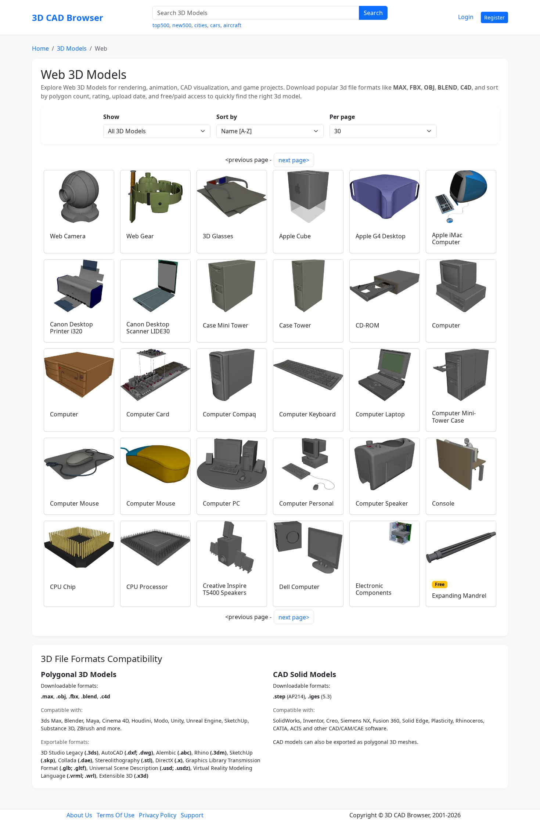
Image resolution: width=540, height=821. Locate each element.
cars (215, 25)
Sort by (226, 117)
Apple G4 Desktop (381, 236)
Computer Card (147, 414)
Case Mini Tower (225, 325)
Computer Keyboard (307, 414)
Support (192, 815)
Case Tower (295, 325)
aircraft (232, 25)
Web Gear (140, 236)
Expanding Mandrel (459, 596)
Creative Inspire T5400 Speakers (224, 589)
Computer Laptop (380, 414)
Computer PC (221, 503)
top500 (160, 25)
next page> (293, 160)
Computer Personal (306, 503)
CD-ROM (367, 325)
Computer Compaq (229, 414)
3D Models (72, 48)
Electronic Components (374, 589)
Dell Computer (299, 587)
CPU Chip (63, 587)
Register (494, 17)
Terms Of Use (115, 815)
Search (373, 13)
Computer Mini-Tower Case (454, 416)
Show (111, 117)
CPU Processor (147, 587)
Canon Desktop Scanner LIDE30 (148, 327)
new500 (181, 25)
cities (200, 25)
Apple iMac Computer (447, 238)
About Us (79, 815)
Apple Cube (295, 236)
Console (443, 503)
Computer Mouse (74, 503)
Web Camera (68, 236)
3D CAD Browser (67, 17)
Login (466, 17)
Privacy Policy (157, 815)
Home (40, 48)
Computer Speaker (382, 503)
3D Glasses (218, 236)
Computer (446, 325)
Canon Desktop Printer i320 (71, 327)
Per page (342, 117)
